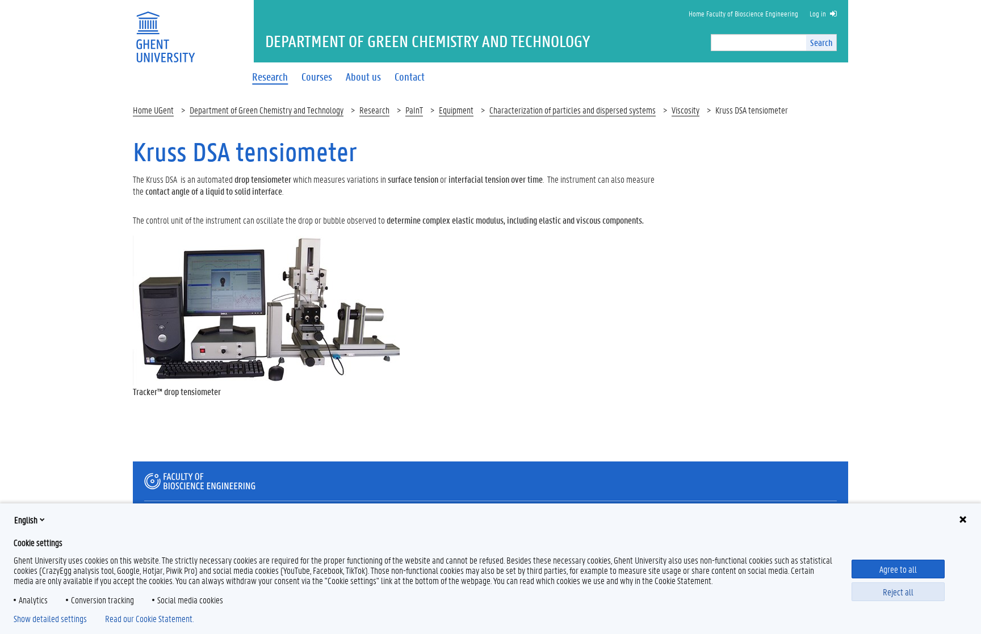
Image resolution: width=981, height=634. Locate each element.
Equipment (456, 110)
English (25, 520)
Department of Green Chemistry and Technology (266, 110)
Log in (818, 13)
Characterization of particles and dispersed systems (572, 110)
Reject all (898, 592)
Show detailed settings (50, 618)
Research (374, 110)
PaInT (414, 110)
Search (821, 42)
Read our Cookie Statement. (149, 618)
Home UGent (153, 110)
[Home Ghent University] (165, 30)
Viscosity (685, 110)
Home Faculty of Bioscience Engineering (743, 13)
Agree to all (898, 569)
